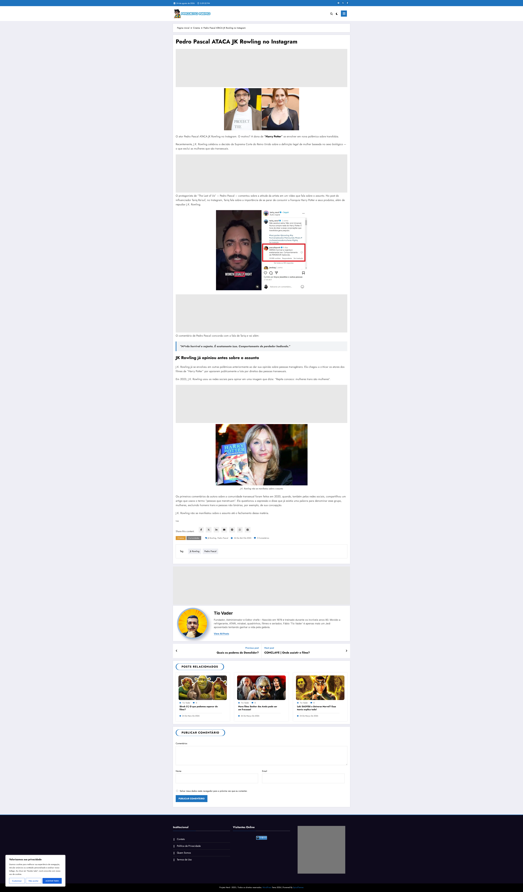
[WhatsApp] (240, 530)
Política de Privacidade (189, 846)
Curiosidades (193, 538)
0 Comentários (263, 538)
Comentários (181, 743)
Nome (178, 771)
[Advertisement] (261, 68)
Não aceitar (33, 880)
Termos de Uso (184, 859)
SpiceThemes (298, 887)
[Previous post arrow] (176, 651)
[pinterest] (232, 530)
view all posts (221, 633)
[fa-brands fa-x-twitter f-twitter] (343, 3)
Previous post (252, 648)
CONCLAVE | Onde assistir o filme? (287, 653)
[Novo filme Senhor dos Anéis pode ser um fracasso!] (261, 687)
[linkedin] (216, 530)
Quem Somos (184, 853)
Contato (181, 839)
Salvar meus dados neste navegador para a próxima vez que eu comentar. (213, 791)
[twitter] (209, 530)
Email (264, 771)
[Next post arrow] (346, 651)
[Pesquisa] (331, 13)
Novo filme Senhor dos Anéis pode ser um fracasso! (257, 708)
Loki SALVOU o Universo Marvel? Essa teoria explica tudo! (316, 708)
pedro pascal (223, 538)
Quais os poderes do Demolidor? (238, 653)
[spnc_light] (337, 13)
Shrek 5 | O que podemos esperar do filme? (199, 708)
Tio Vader (223, 613)
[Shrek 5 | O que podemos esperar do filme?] (202, 687)
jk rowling (212, 538)
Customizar (17, 880)
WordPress (266, 887)
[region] (35, 871)
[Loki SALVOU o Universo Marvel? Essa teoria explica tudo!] (320, 687)
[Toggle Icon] (344, 13)
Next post (269, 648)
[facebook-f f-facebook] (347, 3)
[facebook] (201, 530)
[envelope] (224, 530)
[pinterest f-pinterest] (338, 3)
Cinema (181, 538)
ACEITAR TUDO (52, 880)
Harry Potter (273, 136)
